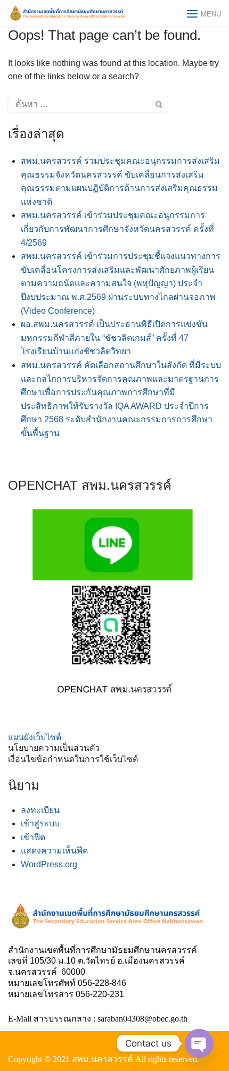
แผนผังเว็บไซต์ (34, 737)
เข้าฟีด (33, 837)
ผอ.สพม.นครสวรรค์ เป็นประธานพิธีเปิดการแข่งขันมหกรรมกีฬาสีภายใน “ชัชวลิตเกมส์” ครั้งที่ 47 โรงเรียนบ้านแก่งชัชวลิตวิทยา (114, 338)
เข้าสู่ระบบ (40, 823)
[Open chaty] (199, 1043)
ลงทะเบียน (40, 810)
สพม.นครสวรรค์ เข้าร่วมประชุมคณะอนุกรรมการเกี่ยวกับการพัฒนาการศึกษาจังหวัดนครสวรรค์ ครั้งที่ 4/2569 (117, 229)
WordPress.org (49, 864)
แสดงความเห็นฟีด (54, 850)
